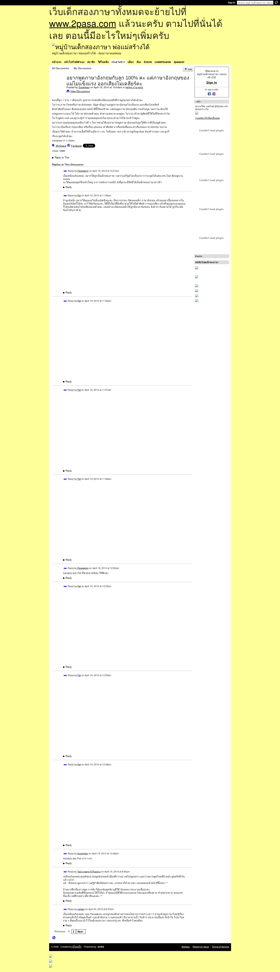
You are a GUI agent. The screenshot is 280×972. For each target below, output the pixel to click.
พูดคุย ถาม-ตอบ (134, 87)
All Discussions (60, 68)
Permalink (65, 171)
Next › (81, 931)
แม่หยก (81, 908)
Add (190, 69)
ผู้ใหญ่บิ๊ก (77, 946)
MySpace (61, 146)
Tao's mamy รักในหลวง (89, 871)
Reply (67, 187)
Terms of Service (220, 946)
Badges (186, 946)
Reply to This (60, 157)
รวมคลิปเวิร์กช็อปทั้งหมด (207, 118)
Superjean (84, 87)
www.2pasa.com (82, 23)
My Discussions (82, 68)
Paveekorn (83, 170)
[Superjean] (58, 85)
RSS (54, 938)
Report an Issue (201, 946)
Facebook (76, 146)
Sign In (231, 2)
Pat (79, 195)
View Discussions (80, 91)
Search (276, 2)
